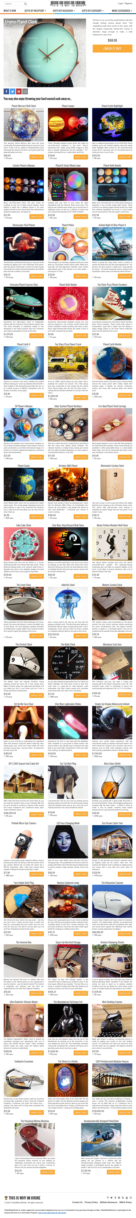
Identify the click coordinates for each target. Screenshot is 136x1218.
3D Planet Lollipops (24, 406)
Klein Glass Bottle (112, 763)
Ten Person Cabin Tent (112, 823)
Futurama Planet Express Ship (24, 284)
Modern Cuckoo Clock (112, 585)
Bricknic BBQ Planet (68, 466)
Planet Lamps (68, 106)
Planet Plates (68, 225)
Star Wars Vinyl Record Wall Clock (68, 525)
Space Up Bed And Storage (68, 942)
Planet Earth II (23, 344)
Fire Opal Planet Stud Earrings (112, 406)
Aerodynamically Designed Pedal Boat (101, 1121)
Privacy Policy (91, 1202)
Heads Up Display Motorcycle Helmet (112, 704)
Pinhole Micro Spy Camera (24, 823)
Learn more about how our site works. (52, 1212)
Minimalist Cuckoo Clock (112, 466)
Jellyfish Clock (68, 585)
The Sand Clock (24, 585)
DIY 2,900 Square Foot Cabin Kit (24, 763)
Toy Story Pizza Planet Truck (68, 344)
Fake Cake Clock (23, 525)
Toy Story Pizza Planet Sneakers (112, 284)
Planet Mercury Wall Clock (24, 106)
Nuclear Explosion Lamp (68, 883)
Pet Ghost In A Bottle (68, 1061)
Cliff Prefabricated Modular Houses (112, 1061)
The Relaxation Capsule (112, 883)
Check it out (112, 48)
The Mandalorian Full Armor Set (68, 1002)
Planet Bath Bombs (112, 165)
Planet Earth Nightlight (112, 106)
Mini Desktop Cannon (112, 1002)
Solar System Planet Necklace (68, 406)
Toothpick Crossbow (23, 1061)
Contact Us (77, 1202)
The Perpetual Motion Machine (35, 1121)
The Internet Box (23, 942)
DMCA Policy (125, 1202)
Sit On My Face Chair (23, 704)
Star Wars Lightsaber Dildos (68, 704)
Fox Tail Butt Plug (68, 763)
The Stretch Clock (24, 644)
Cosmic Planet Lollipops (24, 165)
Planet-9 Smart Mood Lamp (68, 165)
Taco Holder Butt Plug (24, 883)
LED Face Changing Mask (68, 823)
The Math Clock (68, 644)
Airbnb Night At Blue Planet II (112, 225)
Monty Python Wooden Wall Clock (112, 525)
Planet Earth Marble (112, 344)
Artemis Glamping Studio (112, 942)
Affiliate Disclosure (108, 1202)
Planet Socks (24, 466)
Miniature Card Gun (112, 644)
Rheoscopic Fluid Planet (24, 225)
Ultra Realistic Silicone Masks (24, 1002)
